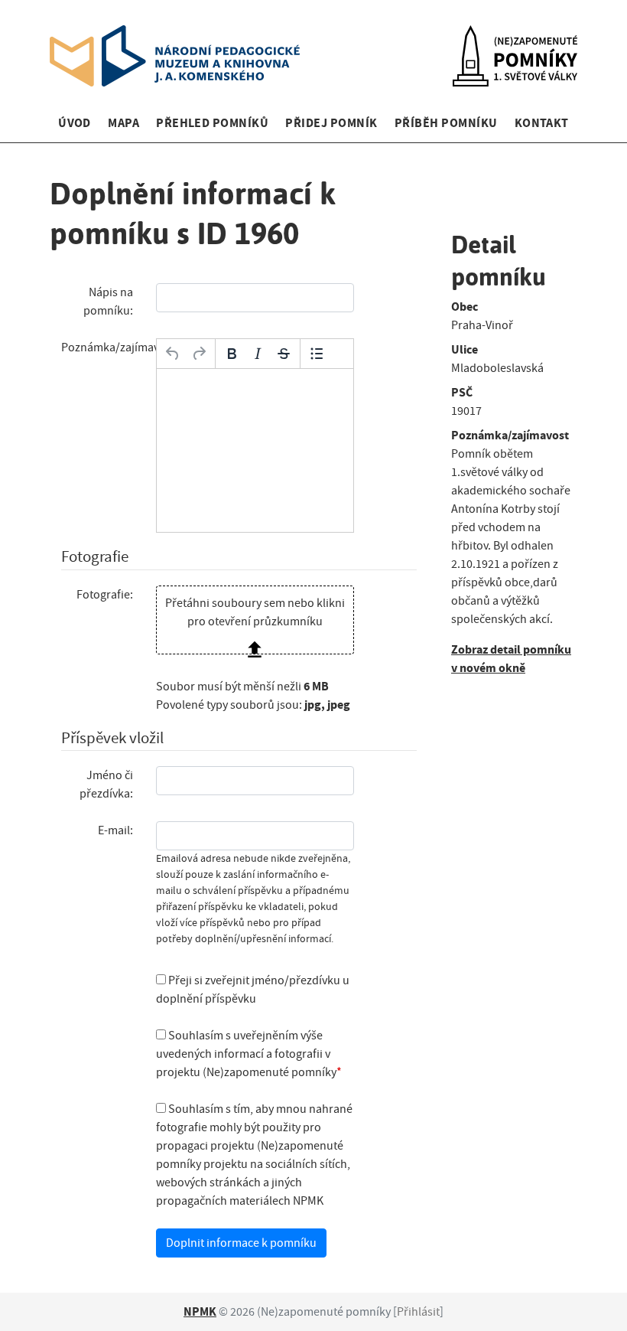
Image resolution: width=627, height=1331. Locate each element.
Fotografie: (104, 594)
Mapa (123, 123)
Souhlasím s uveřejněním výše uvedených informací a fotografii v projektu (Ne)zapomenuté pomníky (246, 1054)
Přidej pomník (331, 123)
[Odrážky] (317, 354)
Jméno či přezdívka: (106, 784)
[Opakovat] (199, 354)
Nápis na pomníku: (108, 301)
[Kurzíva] (258, 354)
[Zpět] (173, 354)
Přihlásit (418, 1312)
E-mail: (115, 830)
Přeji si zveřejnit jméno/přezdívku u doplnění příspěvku (252, 989)
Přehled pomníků (212, 123)
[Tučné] (232, 354)
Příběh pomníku (446, 123)
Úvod (74, 123)
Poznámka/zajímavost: (103, 347)
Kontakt (542, 123)
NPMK (200, 1311)
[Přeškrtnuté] (284, 354)
